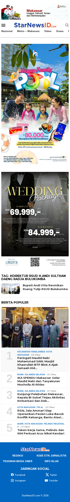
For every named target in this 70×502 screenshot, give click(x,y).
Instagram (20, 480)
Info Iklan (51, 461)
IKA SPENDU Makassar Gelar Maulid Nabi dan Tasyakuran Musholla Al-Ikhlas (38, 381)
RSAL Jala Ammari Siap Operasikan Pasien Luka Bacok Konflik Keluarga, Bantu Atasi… (40, 414)
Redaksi (17, 455)
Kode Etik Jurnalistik (51, 455)
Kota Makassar (26, 407)
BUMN (20, 374)
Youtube (53, 480)
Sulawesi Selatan (35, 374)
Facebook (20, 475)
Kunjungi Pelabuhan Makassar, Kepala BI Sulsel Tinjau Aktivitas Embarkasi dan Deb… (41, 397)
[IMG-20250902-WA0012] (35, 11)
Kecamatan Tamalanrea (31, 352)
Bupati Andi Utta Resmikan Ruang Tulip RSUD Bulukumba (45, 287)
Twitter (53, 475)
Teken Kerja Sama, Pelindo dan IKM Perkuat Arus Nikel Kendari (40, 431)
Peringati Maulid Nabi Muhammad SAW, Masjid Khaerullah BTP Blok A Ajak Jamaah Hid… (37, 363)
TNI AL (40, 407)
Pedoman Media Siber (17, 461)
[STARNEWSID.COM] (34, 24)
